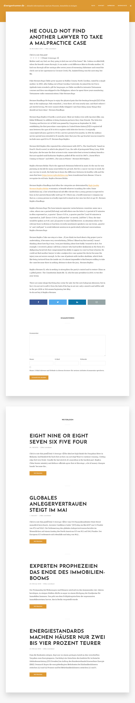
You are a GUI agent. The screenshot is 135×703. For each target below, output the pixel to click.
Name (32, 359)
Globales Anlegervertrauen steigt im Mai (58, 504)
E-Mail (57, 359)
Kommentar (34, 333)
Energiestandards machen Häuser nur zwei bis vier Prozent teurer (67, 637)
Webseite (83, 359)
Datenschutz (122, 5)
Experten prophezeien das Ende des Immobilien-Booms (67, 572)
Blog (93, 5)
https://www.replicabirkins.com (55, 175)
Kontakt (101, 5)
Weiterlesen (38, 473)
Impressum (111, 5)
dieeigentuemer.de (14, 6)
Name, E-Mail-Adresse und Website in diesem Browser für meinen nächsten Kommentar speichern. (67, 370)
